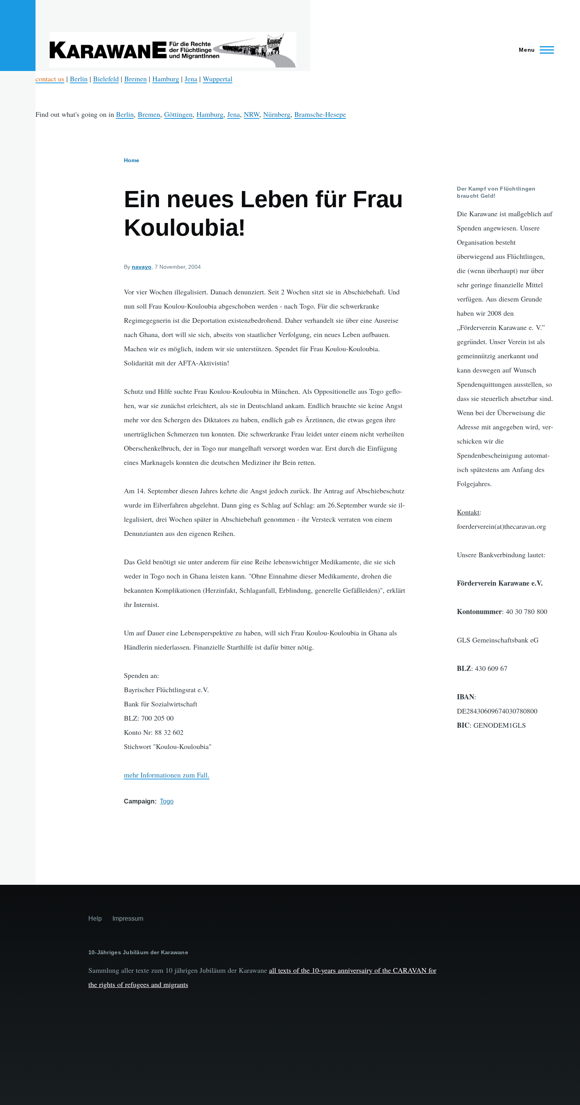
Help (95, 918)
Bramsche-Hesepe (320, 114)
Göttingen (178, 114)
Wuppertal (217, 78)
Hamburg (165, 78)
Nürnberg (276, 114)
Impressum (127, 918)
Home (131, 160)
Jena (191, 78)
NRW (251, 114)
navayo (142, 267)
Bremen (135, 78)
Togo (167, 801)
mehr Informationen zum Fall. (167, 774)
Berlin (79, 78)
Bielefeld (106, 78)
